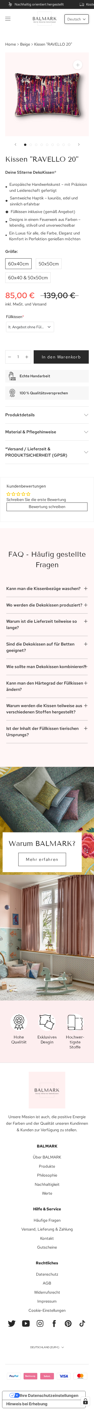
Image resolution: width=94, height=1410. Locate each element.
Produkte (47, 1166)
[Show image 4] (41, 145)
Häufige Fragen (47, 1220)
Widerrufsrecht (47, 1292)
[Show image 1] (25, 145)
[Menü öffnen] (7, 19)
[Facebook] (54, 1323)
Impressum (47, 1301)
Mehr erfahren (42, 859)
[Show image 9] (69, 145)
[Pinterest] (68, 1323)
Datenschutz (47, 1274)
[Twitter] (12, 1323)
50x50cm (49, 264)
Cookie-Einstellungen (47, 1310)
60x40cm (18, 264)
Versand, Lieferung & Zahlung (47, 1229)
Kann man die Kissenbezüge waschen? (43, 588)
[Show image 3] (36, 145)
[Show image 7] (58, 145)
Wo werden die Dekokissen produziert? (44, 605)
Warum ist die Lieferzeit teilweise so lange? (41, 624)
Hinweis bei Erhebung (27, 1403)
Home (10, 44)
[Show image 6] (52, 145)
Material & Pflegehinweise (30, 432)
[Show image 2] (31, 145)
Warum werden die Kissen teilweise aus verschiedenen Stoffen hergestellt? (44, 709)
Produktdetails (20, 415)
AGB (47, 1283)
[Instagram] (40, 1323)
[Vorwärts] (79, 144)
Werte (47, 1193)
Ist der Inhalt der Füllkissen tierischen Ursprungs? (42, 731)
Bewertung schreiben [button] (47, 506)
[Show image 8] (63, 145)
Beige (25, 44)
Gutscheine (47, 1247)
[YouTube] (26, 1323)
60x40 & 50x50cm (28, 278)
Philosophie (47, 1175)
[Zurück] (15, 144)
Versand (39, 304)
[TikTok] (82, 1323)
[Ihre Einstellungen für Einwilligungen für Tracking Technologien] (85, 1401)
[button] (77, 19)
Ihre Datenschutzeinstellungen (49, 1395)
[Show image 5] (47, 145)
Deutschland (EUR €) (44, 1347)
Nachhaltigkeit (47, 1184)
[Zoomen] (77, 64)
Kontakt (47, 1238)
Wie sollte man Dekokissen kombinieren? (45, 666)
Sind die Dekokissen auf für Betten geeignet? (40, 647)
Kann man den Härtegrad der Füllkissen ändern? (44, 686)
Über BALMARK (47, 1157)
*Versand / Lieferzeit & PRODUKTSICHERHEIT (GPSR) (36, 452)
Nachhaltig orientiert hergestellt (39, 4)
